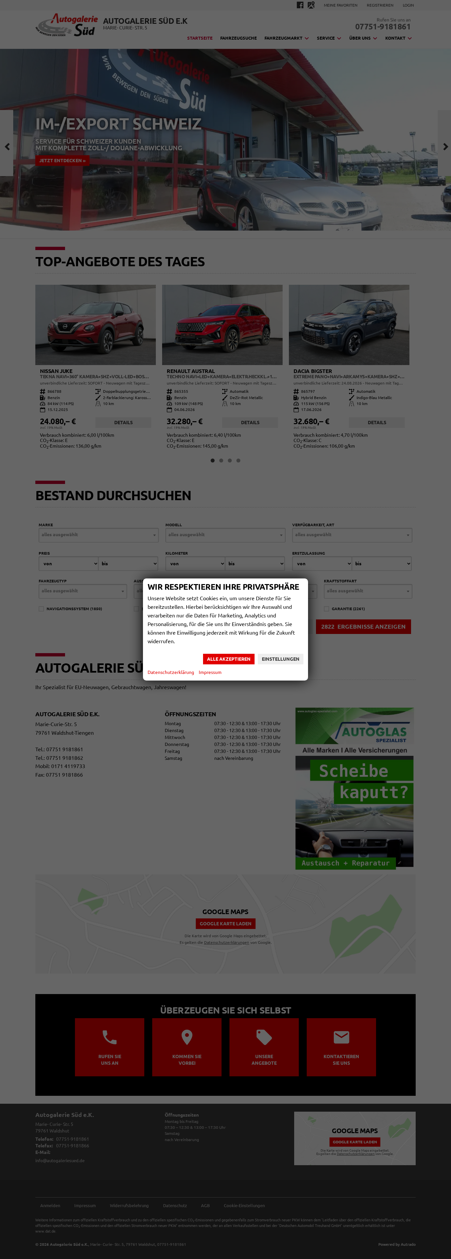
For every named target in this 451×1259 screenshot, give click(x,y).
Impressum (210, 672)
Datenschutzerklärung (171, 672)
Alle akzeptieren (229, 659)
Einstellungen (280, 659)
